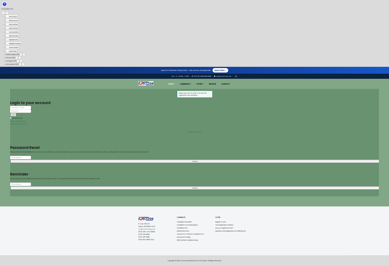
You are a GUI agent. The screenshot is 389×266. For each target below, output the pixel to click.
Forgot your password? (18, 121)
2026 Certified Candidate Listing (187, 240)
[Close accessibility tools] (6, 12)
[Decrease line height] (18, 61)
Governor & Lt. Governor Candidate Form (190, 234)
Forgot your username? (18, 124)
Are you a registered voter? (224, 228)
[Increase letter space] (23, 64)
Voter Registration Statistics (224, 225)
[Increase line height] (21, 61)
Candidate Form (182, 228)
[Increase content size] (24, 54)
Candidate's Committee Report (187, 225)
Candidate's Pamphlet (184, 222)
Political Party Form (183, 231)
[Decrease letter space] (20, 64)
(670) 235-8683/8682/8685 (202, 76)
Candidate (185, 84)
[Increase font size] (19, 57)
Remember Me (16, 118)
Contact (225, 84)
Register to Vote (220, 222)
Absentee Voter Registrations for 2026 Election (230, 231)
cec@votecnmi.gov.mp (223, 76)
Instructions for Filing (183, 237)
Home (170, 84)
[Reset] (3, 12)
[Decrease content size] (21, 54)
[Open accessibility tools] (5, 4)
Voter (199, 84)
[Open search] (236, 76)
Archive (212, 84)
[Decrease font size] (16, 57)
